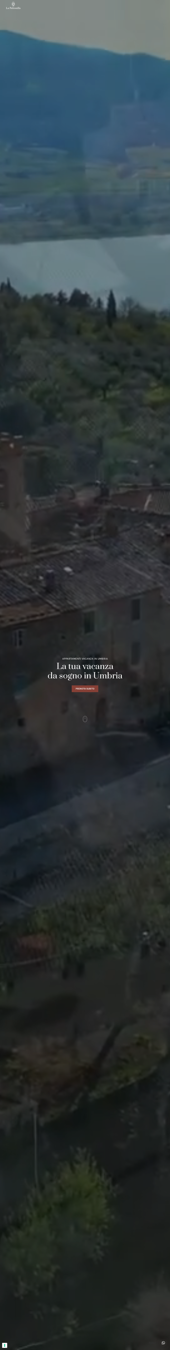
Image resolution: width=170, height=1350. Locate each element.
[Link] (13, 5)
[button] (163, 1343)
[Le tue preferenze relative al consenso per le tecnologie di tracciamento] (4, 1345)
